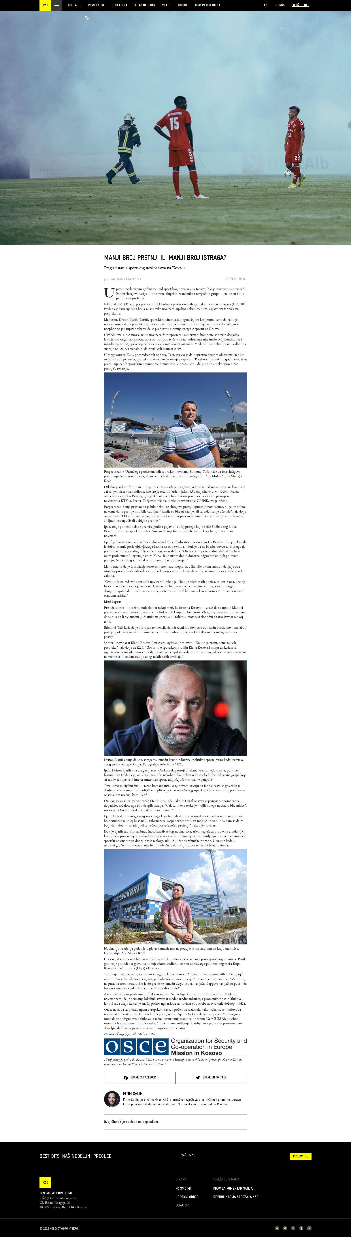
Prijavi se (300, 1156)
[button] (45, 5)
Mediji (243, 279)
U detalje (230, 279)
